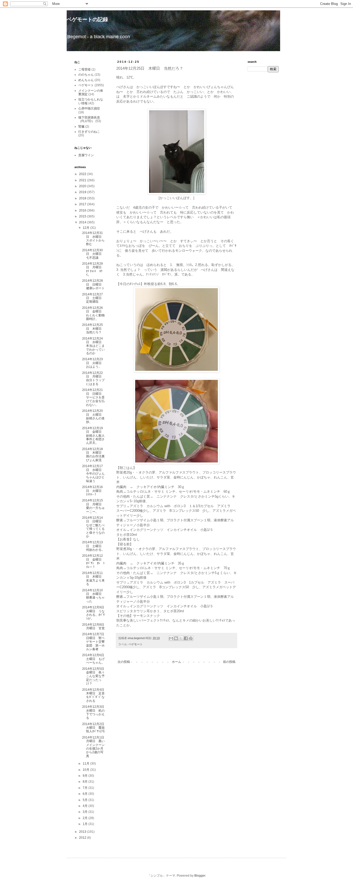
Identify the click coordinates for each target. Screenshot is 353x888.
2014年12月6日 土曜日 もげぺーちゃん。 (94, 658)
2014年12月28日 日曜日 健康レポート (93, 284)
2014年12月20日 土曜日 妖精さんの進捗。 (93, 416)
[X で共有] (180, 638)
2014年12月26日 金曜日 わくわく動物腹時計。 (93, 313)
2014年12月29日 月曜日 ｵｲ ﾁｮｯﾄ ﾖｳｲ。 (93, 269)
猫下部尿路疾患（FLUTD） (89, 119)
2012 (83, 837)
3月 (85, 812)
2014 (83, 222)
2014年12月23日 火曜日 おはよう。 (93, 362)
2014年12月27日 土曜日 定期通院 (93, 298)
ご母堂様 (84, 69)
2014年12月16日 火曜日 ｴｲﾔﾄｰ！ (93, 490)
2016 (83, 210)
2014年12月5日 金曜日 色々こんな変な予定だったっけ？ (94, 676)
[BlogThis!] (176, 638)
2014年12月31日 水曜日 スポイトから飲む (93, 238)
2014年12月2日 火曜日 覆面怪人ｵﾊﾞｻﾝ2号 (94, 727)
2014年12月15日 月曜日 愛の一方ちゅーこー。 (93, 506)
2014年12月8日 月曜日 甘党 (94, 626)
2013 (83, 832)
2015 (83, 216)
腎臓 (81, 126)
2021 (83, 180)
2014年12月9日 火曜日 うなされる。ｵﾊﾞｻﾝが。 (94, 613)
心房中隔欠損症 (89, 108)
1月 (85, 824)
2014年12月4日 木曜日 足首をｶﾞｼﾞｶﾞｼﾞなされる (94, 695)
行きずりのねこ (89, 131)
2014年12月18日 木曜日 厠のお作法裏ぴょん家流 (93, 454)
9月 (85, 775)
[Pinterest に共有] (190, 638)
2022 (83, 174)
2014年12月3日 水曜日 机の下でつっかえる (94, 712)
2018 (83, 198)
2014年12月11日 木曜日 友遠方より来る (93, 578)
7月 (85, 788)
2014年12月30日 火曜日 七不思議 (93, 254)
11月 (86, 763)
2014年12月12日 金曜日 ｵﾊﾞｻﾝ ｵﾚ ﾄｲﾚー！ (93, 561)
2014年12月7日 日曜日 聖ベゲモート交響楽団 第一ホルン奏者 (94, 641)
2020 (83, 186)
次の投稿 (124, 662)
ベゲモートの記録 (87, 19)
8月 (85, 781)
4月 (85, 806)
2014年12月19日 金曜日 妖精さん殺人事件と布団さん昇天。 (93, 435)
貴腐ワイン (86, 155)
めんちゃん (86, 80)
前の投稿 (229, 662)
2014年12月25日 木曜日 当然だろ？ (93, 328)
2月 (85, 818)
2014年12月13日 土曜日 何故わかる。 (93, 546)
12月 (86, 228)
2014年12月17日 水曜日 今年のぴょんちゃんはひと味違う (93, 473)
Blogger (199, 875)
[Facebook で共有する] (185, 638)
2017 (83, 204)
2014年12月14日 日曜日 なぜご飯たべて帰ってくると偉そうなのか (93, 527)
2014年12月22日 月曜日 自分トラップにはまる (93, 378)
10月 (86, 770)
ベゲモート (135, 644)
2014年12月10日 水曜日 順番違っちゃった (93, 595)
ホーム (176, 662)
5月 (85, 800)
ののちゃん (86, 74)
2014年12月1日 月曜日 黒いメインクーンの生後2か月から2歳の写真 (94, 747)
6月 (85, 794)
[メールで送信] (171, 638)
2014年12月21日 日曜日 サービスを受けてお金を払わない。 (93, 397)
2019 (83, 192)
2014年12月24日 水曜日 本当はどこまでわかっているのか (93, 346)
